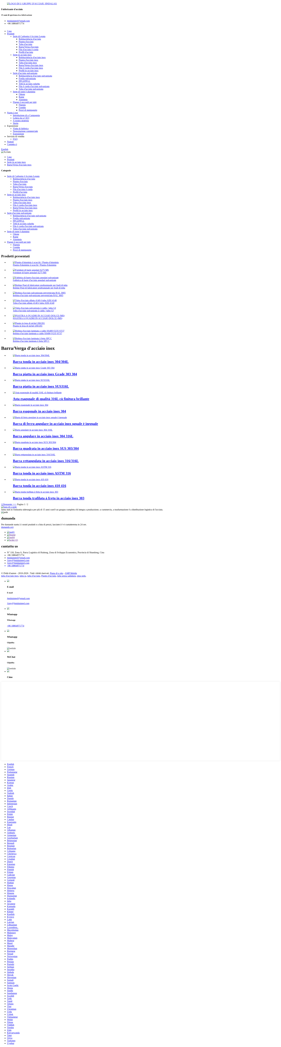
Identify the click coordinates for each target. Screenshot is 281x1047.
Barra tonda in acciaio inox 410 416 (39, 486)
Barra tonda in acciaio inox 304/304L (41, 362)
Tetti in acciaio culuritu (29, 84)
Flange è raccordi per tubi (24, 102)
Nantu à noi (12, 112)
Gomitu (22, 107)
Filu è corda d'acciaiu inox (31, 68)
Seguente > (9, 504)
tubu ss (23, 576)
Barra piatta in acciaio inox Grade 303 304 (45, 374)
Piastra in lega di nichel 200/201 (27, 326)
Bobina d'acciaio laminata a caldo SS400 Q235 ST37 (37, 333)
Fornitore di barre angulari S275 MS (29, 272)
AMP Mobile (71, 573)
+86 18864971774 (15, 626)
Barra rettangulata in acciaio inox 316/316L (46, 461)
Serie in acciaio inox (22, 55)
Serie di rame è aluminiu (24, 91)
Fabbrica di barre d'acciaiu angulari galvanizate (34, 280)
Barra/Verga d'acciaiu (28, 47)
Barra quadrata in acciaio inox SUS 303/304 (46, 448)
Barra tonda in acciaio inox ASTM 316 (42, 473)
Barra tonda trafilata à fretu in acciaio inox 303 (48, 498)
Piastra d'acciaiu (26, 41)
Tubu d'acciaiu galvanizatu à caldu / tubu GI (33, 310)
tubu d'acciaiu (33, 576)
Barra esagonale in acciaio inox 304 (39, 411)
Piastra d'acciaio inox (28, 60)
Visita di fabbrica (21, 128)
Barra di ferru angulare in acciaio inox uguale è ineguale (55, 424)
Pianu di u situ (56, 573)
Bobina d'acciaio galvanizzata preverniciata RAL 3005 (38, 295)
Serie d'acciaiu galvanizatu (25, 73)
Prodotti (10, 33)
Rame (21, 97)
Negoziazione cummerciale (25, 131)
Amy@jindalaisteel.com (18, 560)
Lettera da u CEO (21, 118)
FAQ (15, 139)
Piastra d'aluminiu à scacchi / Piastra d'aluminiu (34, 265)
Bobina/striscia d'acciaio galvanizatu (35, 76)
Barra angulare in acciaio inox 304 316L (43, 436)
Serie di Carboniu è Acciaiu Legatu (29, 36)
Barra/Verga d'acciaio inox (31, 65)
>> (15, 504)
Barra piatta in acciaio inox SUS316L (41, 386)
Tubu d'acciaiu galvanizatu (31, 89)
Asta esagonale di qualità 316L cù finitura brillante (51, 399)
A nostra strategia (21, 120)
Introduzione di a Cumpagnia (26, 115)
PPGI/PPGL (24, 81)
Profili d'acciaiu (26, 52)
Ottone (22, 94)
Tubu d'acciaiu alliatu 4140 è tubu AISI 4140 (33, 303)
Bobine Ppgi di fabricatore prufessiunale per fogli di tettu (39, 288)
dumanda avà (7, 527)
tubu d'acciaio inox (10, 576)
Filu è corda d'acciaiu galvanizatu (34, 86)
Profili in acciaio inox (28, 70)
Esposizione (18, 134)
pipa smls (81, 576)
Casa (9, 31)
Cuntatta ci (12, 144)
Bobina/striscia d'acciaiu (30, 39)
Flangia (22, 105)
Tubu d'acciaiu (25, 44)
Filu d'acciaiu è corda (28, 49)
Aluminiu (23, 99)
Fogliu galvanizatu (27, 78)
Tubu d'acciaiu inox (28, 62)
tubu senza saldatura (66, 576)
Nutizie (10, 141)
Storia (15, 123)
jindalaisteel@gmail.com (18, 557)
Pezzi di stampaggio (28, 110)
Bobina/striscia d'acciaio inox (32, 57)
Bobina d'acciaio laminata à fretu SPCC (31, 341)
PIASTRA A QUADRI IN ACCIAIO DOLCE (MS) (37, 318)
